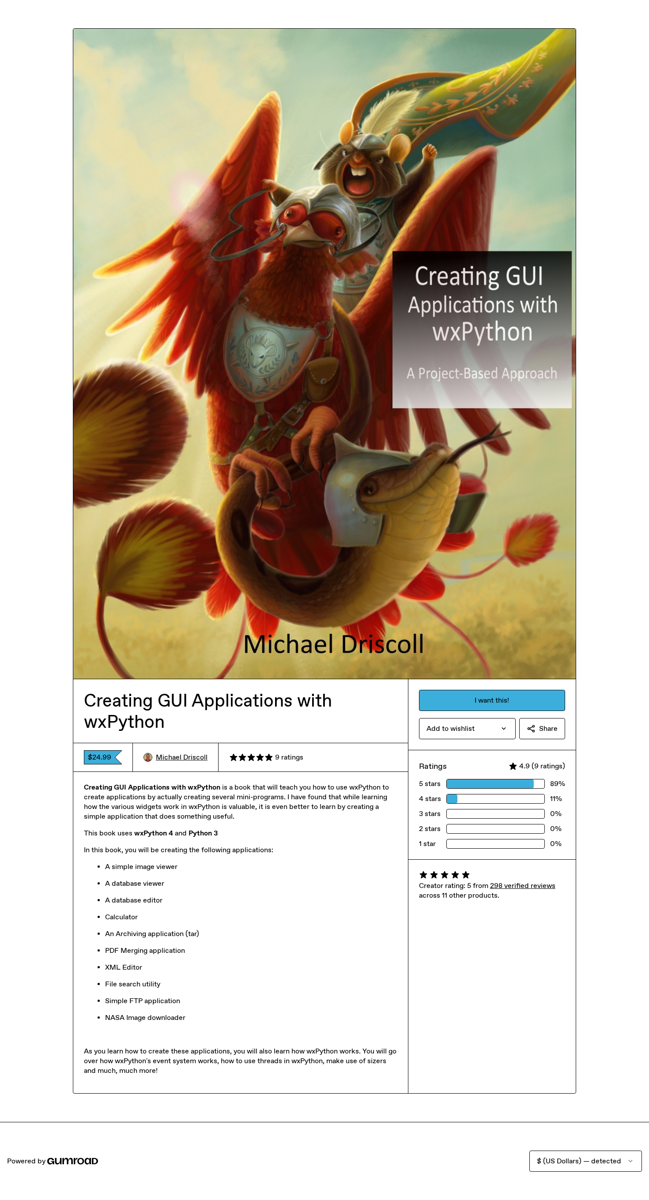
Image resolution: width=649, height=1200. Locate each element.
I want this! (492, 700)
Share (548, 728)
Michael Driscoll (182, 757)
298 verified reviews (522, 885)
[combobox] (467, 728)
